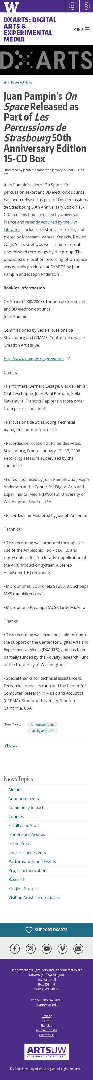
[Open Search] (86, 6)
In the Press (19, 843)
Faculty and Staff (42, 731)
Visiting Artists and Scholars (34, 897)
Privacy (47, 1016)
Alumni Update (46, 1030)
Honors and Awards (26, 834)
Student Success (23, 888)
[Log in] (72, 6)
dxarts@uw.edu (47, 1005)
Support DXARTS (50, 930)
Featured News (21, 82)
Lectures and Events (27, 852)
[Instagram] (32, 949)
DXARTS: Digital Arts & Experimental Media (30, 29)
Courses (16, 816)
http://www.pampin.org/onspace (34, 358)
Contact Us (46, 1035)
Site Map (47, 1025)
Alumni (14, 789)
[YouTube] (48, 949)
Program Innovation (27, 870)
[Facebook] (16, 949)
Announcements (42, 724)
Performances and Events (32, 861)
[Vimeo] (63, 949)
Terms (46, 1021)
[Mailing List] (78, 949)
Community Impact (25, 807)
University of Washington (38, 1069)
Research (17, 879)
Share (12, 746)
